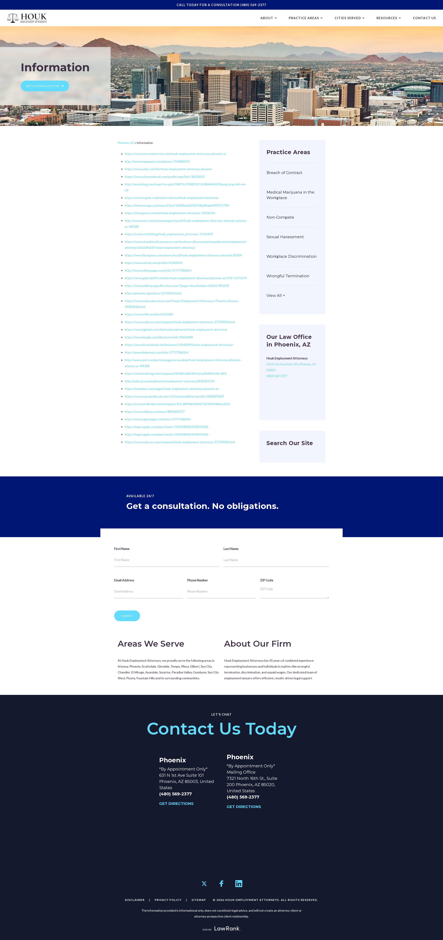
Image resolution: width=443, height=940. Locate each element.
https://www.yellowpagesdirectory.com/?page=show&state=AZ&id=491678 (177, 286)
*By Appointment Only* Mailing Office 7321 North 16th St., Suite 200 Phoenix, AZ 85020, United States (252, 778)
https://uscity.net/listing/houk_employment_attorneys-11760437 (169, 234)
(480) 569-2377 (252, 5)
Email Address (124, 580)
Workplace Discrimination (291, 256)
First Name (121, 549)
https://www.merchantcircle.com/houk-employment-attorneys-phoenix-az (175, 154)
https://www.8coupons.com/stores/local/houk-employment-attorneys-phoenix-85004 (183, 255)
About (266, 18)
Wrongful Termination (287, 276)
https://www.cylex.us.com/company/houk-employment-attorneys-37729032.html (180, 322)
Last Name (231, 549)
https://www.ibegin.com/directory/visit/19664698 (159, 337)
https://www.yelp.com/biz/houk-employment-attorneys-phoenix (168, 169)
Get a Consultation (42, 86)
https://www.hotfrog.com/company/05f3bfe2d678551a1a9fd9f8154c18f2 (175, 373)
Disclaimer (135, 899)
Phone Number (197, 580)
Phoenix (172, 760)
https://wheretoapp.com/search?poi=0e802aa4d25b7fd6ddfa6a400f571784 (177, 205)
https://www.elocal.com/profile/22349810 (153, 263)
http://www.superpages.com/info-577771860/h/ (158, 419)
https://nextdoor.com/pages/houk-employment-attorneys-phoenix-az (172, 389)
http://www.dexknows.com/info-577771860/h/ (157, 352)
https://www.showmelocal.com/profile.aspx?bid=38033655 (165, 177)
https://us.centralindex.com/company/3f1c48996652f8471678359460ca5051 (177, 404)
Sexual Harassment (285, 237)
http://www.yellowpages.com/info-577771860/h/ (158, 270)
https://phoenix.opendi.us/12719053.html (153, 293)
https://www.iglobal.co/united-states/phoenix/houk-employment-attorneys (176, 329)
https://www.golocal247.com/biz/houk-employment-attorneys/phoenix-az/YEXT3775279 (186, 278)
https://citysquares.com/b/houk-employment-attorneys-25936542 (170, 213)
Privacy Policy (168, 899)
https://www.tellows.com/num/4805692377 (154, 411)
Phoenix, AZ (126, 143)
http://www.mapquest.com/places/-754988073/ (157, 161)
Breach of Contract (284, 172)
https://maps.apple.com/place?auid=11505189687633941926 (166, 427)
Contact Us (424, 18)
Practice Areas (304, 18)
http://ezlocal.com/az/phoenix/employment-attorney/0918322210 (169, 381)
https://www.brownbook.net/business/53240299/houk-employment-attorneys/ (179, 345)
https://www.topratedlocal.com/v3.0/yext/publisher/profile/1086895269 (174, 396)
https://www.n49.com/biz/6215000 (149, 314)
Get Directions (176, 803)
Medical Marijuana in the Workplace (290, 195)
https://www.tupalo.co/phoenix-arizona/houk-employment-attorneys (172, 198)
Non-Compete (280, 217)
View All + (275, 295)
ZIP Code (266, 580)
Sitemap (199, 899)
